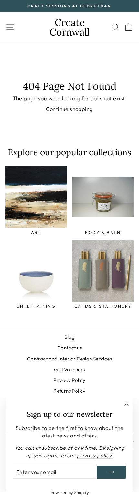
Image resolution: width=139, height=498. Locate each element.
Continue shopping (69, 108)
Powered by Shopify (69, 492)
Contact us (69, 348)
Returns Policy (69, 391)
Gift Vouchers (69, 369)
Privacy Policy (69, 380)
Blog (69, 337)
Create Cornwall (69, 27)
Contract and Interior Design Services (69, 359)
